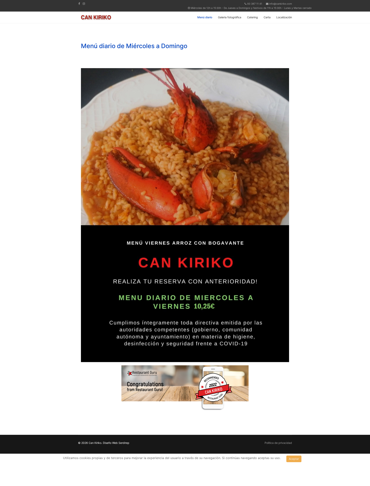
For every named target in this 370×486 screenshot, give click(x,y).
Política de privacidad (278, 442)
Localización (284, 17)
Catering (252, 17)
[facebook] (79, 3)
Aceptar (294, 458)
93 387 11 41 (254, 3)
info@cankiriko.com (280, 3)
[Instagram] (84, 3)
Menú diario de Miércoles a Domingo (134, 46)
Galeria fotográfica (229, 17)
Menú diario (204, 17)
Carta (267, 17)
